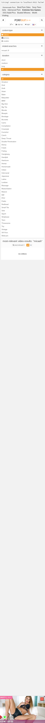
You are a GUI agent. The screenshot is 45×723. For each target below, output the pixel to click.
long (3, 66)
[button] (11, 24)
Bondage (5, 116)
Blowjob (4, 113)
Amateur (5, 82)
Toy (3, 226)
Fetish (4, 148)
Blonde (4, 110)
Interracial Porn (14, 10)
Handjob (5, 157)
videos (6, 35)
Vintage (4, 229)
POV (3, 198)
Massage (5, 185)
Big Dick (5, 104)
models (6, 41)
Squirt (4, 214)
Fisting (4, 151)
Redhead (5, 204)
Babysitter (5, 98)
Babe (4, 94)
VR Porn (5, 233)
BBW (3, 101)
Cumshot (5, 132)
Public (4, 201)
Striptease (5, 217)
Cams (4, 123)
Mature (4, 192)
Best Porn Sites (23, 7)
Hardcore (5, 160)
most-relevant (19, 245)
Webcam (5, 236)
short (3, 60)
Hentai (4, 163)
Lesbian (5, 182)
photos (6, 38)
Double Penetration (9, 142)
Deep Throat (6, 138)
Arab (3, 88)
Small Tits (5, 207)
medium (5, 63)
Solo (3, 211)
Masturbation (7, 189)
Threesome (6, 223)
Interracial (5, 173)
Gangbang (6, 154)
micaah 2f (5, 50)
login (28, 24)
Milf (3, 195)
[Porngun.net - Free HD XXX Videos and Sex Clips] (22, 20)
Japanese (5, 176)
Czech (4, 135)
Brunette (5, 120)
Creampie (5, 129)
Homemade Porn (9, 7)
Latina (4, 179)
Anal (3, 85)
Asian (4, 91)
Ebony (4, 145)
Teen (3, 220)
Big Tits (4, 107)
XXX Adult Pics (9, 13)
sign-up (20, 24)
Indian (4, 170)
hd (31, 245)
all (2, 69)
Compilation (6, 126)
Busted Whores (23, 13)
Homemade (6, 167)
